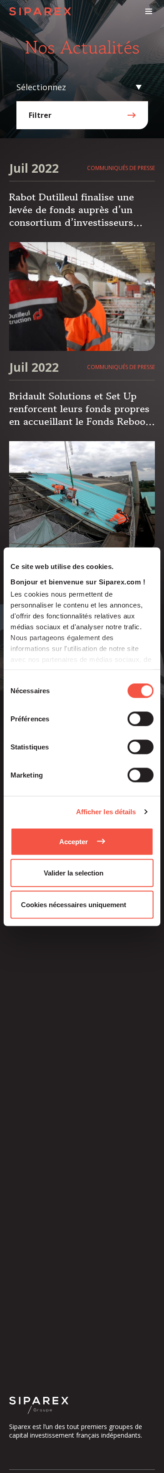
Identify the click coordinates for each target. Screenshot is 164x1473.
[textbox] (80, 87)
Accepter (73, 841)
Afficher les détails (106, 812)
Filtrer (40, 115)
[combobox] (80, 87)
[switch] (141, 718)
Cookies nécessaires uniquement (73, 904)
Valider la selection (73, 873)
